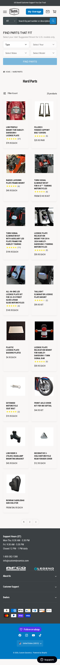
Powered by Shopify (40, 653)
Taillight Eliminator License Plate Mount (43, 294)
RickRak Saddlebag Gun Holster (15, 501)
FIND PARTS (30, 61)
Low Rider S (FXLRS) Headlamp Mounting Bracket (15, 456)
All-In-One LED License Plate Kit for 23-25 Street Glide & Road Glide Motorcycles (15, 297)
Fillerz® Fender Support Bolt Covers (42, 130)
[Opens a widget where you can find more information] (47, 660)
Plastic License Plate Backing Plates (13, 350)
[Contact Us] (47, 11)
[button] (5, 11)
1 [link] (23, 522)
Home (8, 72)
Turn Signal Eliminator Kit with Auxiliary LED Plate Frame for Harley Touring (15, 238)
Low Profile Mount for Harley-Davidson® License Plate (15, 131)
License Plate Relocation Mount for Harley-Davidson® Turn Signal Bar (43, 353)
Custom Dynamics (25, 653)
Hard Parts (17, 72)
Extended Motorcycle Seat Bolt (12, 406)
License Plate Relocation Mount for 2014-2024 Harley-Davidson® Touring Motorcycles (43, 240)
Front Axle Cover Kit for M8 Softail (43, 404)
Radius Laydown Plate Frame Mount (15, 181)
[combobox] (37, 21)
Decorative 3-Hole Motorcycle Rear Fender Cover (43, 456)
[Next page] (36, 522)
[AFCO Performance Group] (16, 569)
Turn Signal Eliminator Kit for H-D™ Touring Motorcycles (42, 184)
